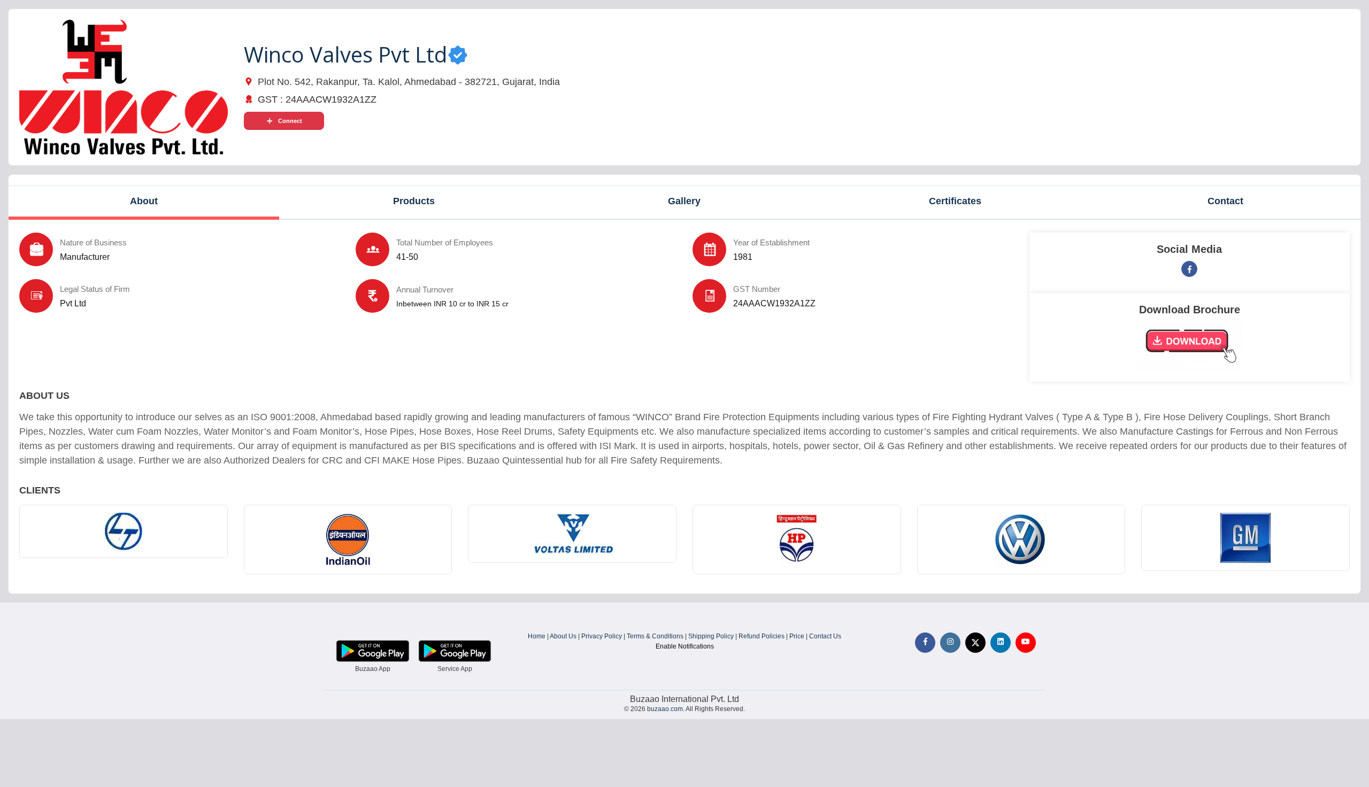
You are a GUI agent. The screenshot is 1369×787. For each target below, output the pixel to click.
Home (536, 636)
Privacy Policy (601, 636)
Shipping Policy (711, 636)
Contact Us (825, 636)
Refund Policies (762, 636)
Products (414, 201)
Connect (290, 121)
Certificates (955, 201)
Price (796, 636)
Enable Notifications (685, 646)
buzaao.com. (665, 709)
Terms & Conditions (655, 636)
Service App (454, 669)
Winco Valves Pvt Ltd (345, 54)
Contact (1225, 201)
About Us (563, 636)
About (144, 201)
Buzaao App (372, 669)
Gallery (684, 201)
